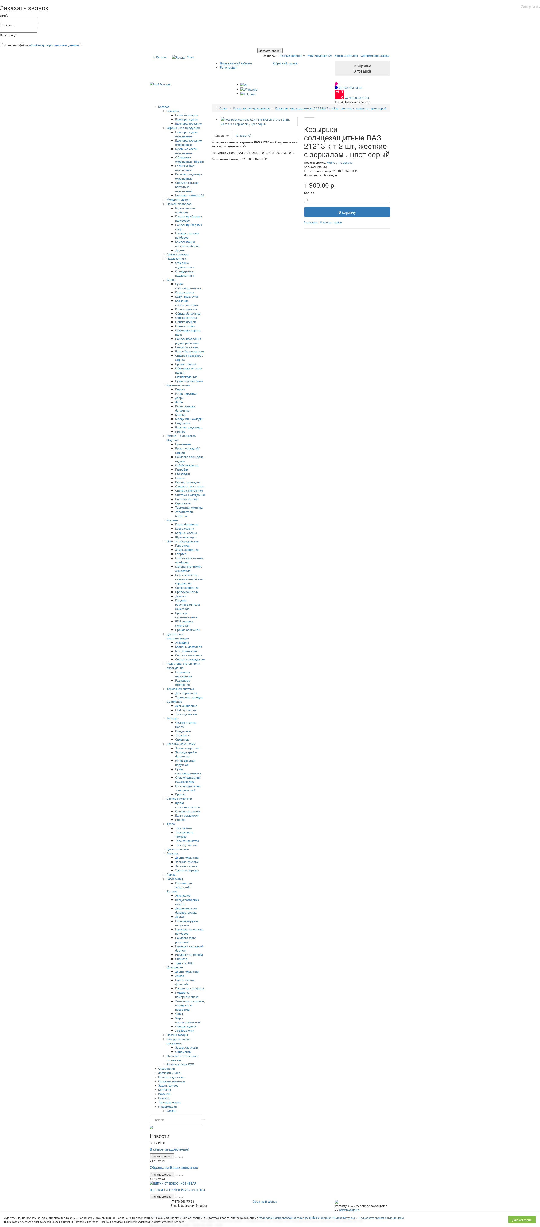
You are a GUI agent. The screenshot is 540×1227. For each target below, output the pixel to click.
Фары (179, 1013)
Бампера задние (186, 119)
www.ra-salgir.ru (349, 1210)
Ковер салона (184, 292)
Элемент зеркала (187, 870)
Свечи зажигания (187, 587)
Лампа (179, 975)
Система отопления (189, 490)
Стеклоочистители (179, 798)
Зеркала (172, 853)
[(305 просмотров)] (181, 1175)
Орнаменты (183, 1051)
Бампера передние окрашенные (188, 142)
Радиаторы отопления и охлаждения (183, 665)
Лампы (171, 874)
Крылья (180, 414)
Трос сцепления (186, 714)
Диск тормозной (186, 693)
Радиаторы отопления (182, 682)
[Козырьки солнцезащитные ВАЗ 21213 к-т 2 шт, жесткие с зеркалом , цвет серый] (259, 121)
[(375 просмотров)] (181, 1197)
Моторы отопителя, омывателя (188, 568)
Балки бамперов (186, 115)
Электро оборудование (183, 541)
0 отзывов (310, 222)
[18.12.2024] (176, 1197)
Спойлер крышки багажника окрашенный (186, 186)
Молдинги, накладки (189, 419)
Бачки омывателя (187, 815)
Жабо (179, 402)
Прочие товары (185, 364)
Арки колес (182, 895)
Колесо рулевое (186, 309)
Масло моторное (186, 651)
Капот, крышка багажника (185, 408)
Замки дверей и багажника (186, 754)
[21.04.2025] (176, 1175)
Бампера (173, 111)
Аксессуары (175, 878)
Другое (180, 250)
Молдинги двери (178, 199)
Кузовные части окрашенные (186, 151)
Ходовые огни (184, 1030)
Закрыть (530, 6)
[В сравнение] (312, 118)
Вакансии (164, 1094)
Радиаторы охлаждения (183, 674)
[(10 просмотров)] (181, 1157)
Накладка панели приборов (187, 235)
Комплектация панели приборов (187, 243)
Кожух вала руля (186, 296)
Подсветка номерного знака (186, 994)
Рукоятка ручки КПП (180, 1064)
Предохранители (186, 592)
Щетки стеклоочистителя (187, 804)
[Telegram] (248, 94)
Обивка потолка (178, 254)
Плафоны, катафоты (189, 988)
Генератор (182, 545)
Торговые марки (169, 1102)
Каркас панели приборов (185, 210)
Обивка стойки (185, 326)
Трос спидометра (187, 840)
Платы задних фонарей (184, 982)
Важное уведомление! (169, 1149)
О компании (166, 1068)
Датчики (180, 596)
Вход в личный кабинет (236, 63)
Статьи (171, 1110)
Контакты (164, 1089)
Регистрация (228, 67)
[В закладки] (306, 118)
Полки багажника (187, 347)
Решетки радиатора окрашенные (188, 176)
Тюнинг (172, 891)
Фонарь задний (185, 1026)
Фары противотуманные (187, 1020)
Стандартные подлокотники (184, 273)
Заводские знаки (186, 1047)
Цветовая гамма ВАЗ (189, 195)
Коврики (172, 520)
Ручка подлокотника (189, 381)
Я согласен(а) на (42, 45)
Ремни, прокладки (187, 482)
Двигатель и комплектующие (178, 636)
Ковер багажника (186, 524)
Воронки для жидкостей (184, 885)
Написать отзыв (331, 222)
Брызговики (183, 444)
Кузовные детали (178, 385)
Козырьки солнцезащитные (187, 302)
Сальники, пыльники (189, 486)
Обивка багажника (187, 313)
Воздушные (183, 731)
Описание (222, 135)
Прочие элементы (187, 630)
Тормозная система (188, 507)
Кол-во (309, 192)
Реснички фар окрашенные (184, 167)
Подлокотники (176, 258)
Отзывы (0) (243, 135)
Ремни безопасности (189, 351)
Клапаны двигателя (188, 646)
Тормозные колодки (188, 697)
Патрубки (181, 469)
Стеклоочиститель (187, 811)
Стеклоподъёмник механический (187, 779)
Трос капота (183, 828)
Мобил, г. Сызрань (339, 162)
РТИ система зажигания (184, 623)
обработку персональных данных (54, 45)
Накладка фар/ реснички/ (185, 939)
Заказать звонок (270, 51)
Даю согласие (522, 1220)
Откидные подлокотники (184, 265)
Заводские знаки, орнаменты (178, 1041)
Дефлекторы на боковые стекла (186, 910)
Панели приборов (179, 203)
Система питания (187, 499)
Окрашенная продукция (183, 128)
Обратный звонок (285, 63)
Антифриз (182, 642)
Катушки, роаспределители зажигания (187, 604)
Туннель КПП (184, 963)
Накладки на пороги (189, 954)
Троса (171, 824)
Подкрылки (182, 423)
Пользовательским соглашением (381, 1217)
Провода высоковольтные (186, 615)
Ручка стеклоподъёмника (188, 286)
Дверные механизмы (181, 743)
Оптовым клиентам (171, 1081)
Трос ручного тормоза (184, 834)
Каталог (163, 106)
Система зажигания (188, 655)
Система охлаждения (190, 495)
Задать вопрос (168, 1085)
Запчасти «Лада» (170, 1072)
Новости (164, 1098)
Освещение (175, 967)
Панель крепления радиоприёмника (188, 340)
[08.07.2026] (176, 1157)
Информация (167, 1106)
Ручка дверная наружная (185, 762)
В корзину (347, 212)
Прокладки (182, 473)
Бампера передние (188, 123)
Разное (180, 478)
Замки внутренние (187, 748)
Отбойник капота (186, 465)
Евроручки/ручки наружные (186, 923)
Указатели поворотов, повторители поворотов (190, 1005)
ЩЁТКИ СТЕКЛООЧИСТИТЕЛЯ (177, 1189)
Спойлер (181, 959)
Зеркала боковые (187, 862)
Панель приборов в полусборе (188, 218)
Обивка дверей (185, 322)
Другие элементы (187, 857)
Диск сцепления (186, 705)
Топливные (182, 735)
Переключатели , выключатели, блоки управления (189, 579)
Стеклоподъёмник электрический (187, 788)
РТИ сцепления (186, 710)
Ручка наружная (186, 393)
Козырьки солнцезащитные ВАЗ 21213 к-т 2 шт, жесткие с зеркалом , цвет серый (331, 108)
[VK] (243, 84)
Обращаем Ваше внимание (174, 1167)
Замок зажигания (187, 549)
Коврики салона (186, 532)
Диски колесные (178, 849)
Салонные (182, 739)
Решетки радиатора (188, 427)
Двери (179, 398)
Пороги (180, 389)
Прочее (180, 431)
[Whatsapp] (248, 89)
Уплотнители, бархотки (184, 513)
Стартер (180, 554)
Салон (171, 279)
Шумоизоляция (185, 537)
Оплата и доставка (171, 1077)
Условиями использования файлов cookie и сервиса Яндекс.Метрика (307, 1217)
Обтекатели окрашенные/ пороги (189, 159)
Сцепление (183, 503)
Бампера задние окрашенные (186, 134)
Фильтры (173, 718)
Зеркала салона (186, 866)
